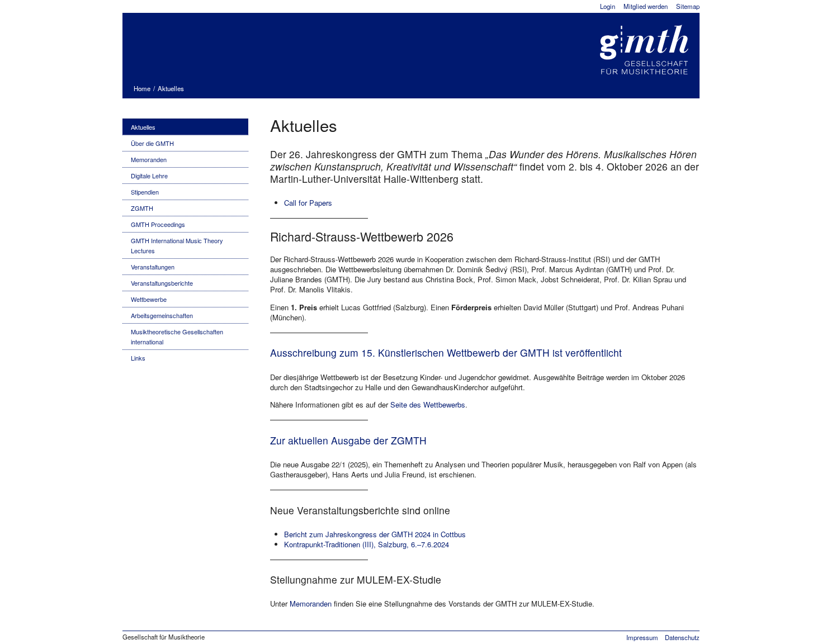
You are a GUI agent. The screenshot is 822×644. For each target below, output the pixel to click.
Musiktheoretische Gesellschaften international (177, 336)
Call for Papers (308, 202)
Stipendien (145, 191)
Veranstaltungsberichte (162, 282)
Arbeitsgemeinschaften (162, 315)
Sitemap (688, 6)
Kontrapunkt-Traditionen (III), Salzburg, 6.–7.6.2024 (366, 544)
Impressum (642, 637)
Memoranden (149, 159)
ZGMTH (142, 207)
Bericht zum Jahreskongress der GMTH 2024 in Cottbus (375, 534)
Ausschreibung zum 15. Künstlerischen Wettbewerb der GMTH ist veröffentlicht (446, 352)
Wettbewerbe (149, 299)
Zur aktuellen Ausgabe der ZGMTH (348, 440)
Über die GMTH (152, 143)
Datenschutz (682, 637)
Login (607, 6)
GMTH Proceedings (158, 224)
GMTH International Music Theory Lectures (177, 245)
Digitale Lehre (149, 175)
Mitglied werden (645, 6)
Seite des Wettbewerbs (427, 404)
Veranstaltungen (152, 266)
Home (142, 88)
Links (138, 357)
